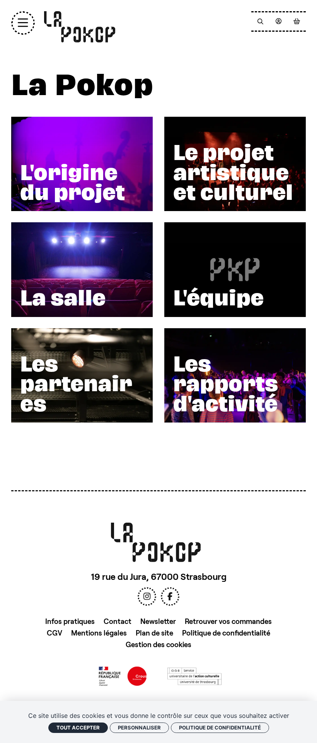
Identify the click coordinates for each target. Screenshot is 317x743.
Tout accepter (78, 727)
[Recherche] (260, 21)
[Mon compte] (278, 21)
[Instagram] (147, 596)
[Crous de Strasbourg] (122, 675)
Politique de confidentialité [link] (220, 727)
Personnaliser (139, 727)
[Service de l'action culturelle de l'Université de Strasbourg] (194, 675)
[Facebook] (170, 596)
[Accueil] (80, 27)
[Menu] (23, 23)
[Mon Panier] (297, 21)
